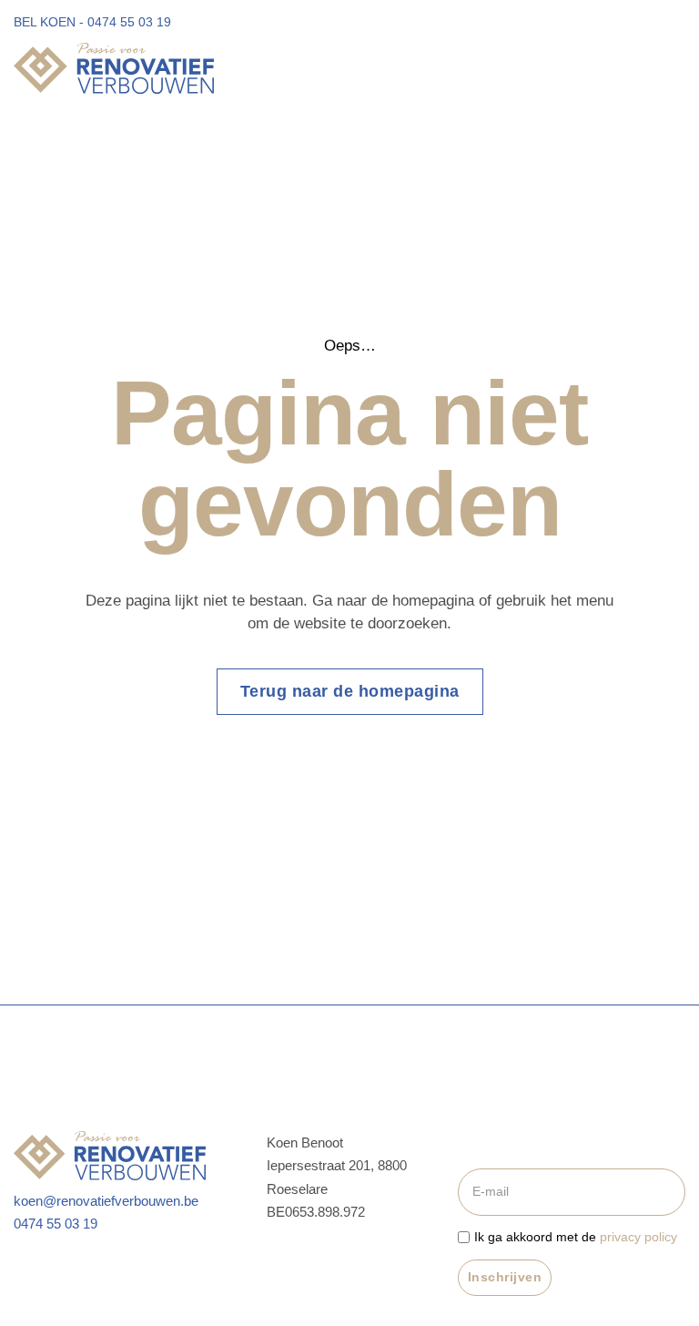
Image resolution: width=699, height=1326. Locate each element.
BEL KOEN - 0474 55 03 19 (92, 22)
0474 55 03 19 (55, 1223)
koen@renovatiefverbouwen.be (106, 1201)
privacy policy (638, 1236)
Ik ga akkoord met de (575, 1236)
